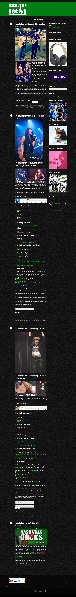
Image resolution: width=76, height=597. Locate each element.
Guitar (16, 107)
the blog (35, 288)
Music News (13, 1)
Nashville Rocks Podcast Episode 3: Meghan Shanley (30, 328)
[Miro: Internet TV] (19, 278)
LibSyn (26, 285)
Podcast (20, 1)
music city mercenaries (18, 516)
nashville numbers (28, 516)
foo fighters (38, 106)
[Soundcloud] (35, 591)
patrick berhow (40, 107)
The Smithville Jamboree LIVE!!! (55, 206)
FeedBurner (36, 278)
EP (32, 106)
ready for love (34, 516)
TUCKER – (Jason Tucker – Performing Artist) (25, 248)
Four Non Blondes (43, 106)
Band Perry (19, 256)
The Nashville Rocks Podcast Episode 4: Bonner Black (30, 116)
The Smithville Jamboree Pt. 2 (54, 205)
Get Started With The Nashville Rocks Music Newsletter (25, 307)
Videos (28, 1)
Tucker (16, 321)
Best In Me (22, 564)
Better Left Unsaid (20, 441)
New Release (37, 105)
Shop (17, 1)
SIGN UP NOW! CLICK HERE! (54, 27)
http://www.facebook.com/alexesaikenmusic (27, 557)
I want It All (39, 564)
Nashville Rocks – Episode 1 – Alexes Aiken (27, 523)
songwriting (43, 320)
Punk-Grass (45, 107)
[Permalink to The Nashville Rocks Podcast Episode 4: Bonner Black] (31, 140)
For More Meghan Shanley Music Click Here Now (26, 445)
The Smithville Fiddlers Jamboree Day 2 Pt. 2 (57, 201)
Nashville (24, 516)
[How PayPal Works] (17, 583)
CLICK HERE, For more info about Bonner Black (24, 265)
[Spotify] (40, 591)
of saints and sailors (35, 107)
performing (32, 320)
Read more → (35, 101)
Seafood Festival (36, 320)
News (41, 512)
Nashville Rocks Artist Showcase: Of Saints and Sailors (30, 24)
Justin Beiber (45, 319)
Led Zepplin (17, 320)
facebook (35, 106)
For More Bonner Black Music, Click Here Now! (25, 242)
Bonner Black (29, 319)
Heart (18, 253)
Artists (24, 1)
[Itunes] (31, 591)
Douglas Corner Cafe (29, 106)
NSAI (29, 320)
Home (9, 1)
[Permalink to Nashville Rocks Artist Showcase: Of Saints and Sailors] (31, 44)
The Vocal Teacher (33, 452)
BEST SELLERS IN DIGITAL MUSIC (54, 96)
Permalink (17, 105)
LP (31, 107)
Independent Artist (31, 105)
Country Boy (26, 564)
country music (31, 564)
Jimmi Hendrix (25, 107)
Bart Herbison (25, 319)
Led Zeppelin (19, 255)
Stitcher (31, 277)
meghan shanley (25, 320)
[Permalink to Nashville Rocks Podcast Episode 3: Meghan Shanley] (31, 352)
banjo (24, 106)
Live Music (32, 1)
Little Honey (21, 320)
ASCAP (17, 319)
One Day (18, 442)
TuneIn (35, 277)
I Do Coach (24, 451)
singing (41, 320)
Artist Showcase (23, 105)
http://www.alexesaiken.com (39, 553)
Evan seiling (33, 319)
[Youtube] (45, 591)
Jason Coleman (20, 107)
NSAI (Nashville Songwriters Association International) (27, 225)
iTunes (20, 274)
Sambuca (18, 421)
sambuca (37, 516)
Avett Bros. (21, 106)
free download (35, 564)
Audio (27, 105)
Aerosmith (17, 106)
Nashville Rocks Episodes (31, 512)
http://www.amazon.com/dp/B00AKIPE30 (22, 556)
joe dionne (28, 107)
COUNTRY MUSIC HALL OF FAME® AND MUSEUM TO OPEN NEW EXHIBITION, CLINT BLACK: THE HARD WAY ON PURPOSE (58, 209)
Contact (36, 1)
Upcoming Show (31, 553)
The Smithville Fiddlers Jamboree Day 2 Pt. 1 (57, 203)
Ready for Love (19, 444)
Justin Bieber (19, 249)
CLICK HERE (30, 458)
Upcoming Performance (42, 105)
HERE (21, 488)
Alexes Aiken (18, 564)
